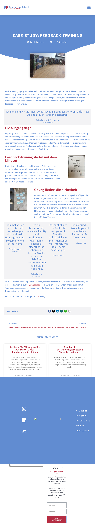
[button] (89, 7)
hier (37, 296)
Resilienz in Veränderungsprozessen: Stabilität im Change (70, 350)
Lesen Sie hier (34, 284)
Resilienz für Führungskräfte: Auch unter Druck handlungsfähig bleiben (25, 350)
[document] (47, 493)
